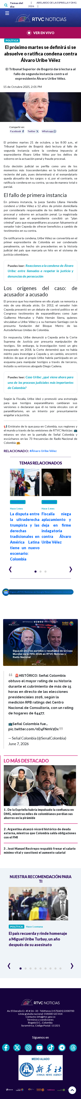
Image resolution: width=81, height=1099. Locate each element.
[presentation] (10, 567)
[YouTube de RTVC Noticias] (39, 1047)
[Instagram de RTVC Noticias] (28, 1047)
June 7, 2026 (18, 743)
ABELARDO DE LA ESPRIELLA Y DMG (57, 2)
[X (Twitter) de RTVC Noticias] (17, 1047)
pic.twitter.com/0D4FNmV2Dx (33, 729)
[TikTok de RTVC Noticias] (50, 1047)
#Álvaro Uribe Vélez (43, 451)
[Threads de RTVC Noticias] (73, 1048)
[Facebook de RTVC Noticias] (6, 1047)
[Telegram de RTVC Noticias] (62, 1047)
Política (12, 40)
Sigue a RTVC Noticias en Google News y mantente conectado (41, 592)
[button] (35, 571)
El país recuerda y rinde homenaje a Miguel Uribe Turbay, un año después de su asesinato (38, 939)
